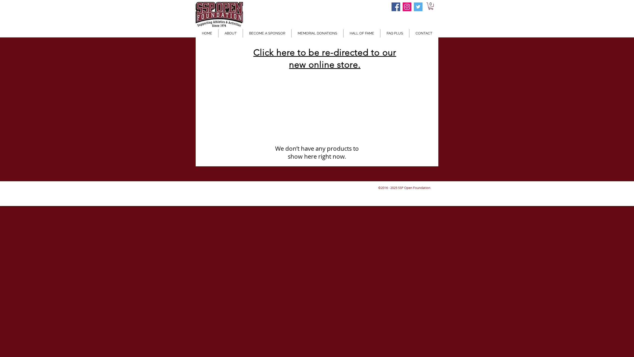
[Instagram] (407, 6)
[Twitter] (418, 6)
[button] (430, 6)
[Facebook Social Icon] (396, 6)
